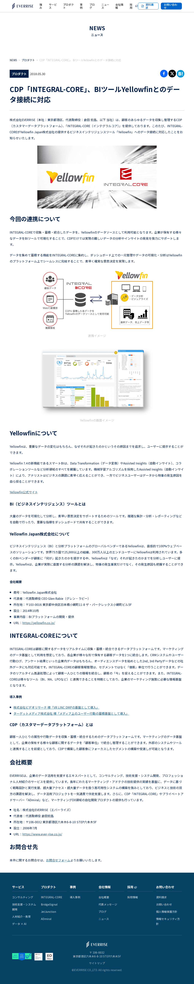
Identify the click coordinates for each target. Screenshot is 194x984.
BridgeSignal (49, 904)
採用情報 (132, 897)
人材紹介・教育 (21, 916)
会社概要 (104, 897)
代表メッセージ (108, 904)
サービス (18, 887)
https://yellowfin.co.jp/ (38, 622)
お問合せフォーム (58, 860)
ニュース (104, 919)
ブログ (102, 911)
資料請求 (161, 897)
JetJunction (48, 911)
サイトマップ (97, 963)
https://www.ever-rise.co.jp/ (42, 834)
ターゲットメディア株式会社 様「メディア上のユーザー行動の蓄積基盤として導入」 (71, 713)
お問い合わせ (170, 6)
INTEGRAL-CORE (51, 897)
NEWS (97, 28)
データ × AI (19, 924)
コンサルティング (22, 897)
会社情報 (105, 887)
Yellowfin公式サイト (24, 492)
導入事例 (75, 897)
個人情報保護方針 (166, 911)
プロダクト (28, 60)
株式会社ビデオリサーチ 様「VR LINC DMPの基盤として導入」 (56, 707)
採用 (130, 887)
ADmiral (46, 919)
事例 (73, 887)
